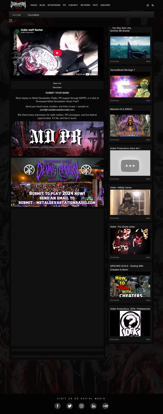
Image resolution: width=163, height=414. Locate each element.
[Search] (153, 5)
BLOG (42, 5)
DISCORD (105, 5)
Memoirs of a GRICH (121, 109)
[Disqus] (57, 244)
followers (33, 15)
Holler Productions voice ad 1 (125, 148)
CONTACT (73, 5)
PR (64, 5)
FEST (95, 5)
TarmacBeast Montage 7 (122, 69)
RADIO (34, 5)
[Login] (147, 5)
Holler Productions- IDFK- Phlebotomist (130, 308)
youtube (16, 15)
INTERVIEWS (54, 5)
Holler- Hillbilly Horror (121, 187)
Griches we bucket (120, 30)
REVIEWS (85, 5)
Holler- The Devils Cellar (122, 226)
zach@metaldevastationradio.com (57, 109)
